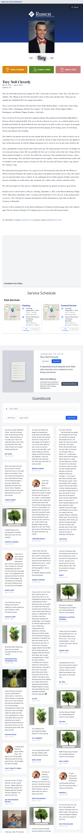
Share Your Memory (69, 384)
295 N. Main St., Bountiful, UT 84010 (32, 324)
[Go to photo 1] (13, 686)
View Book (45, 361)
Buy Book (56, 361)
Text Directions (26, 329)
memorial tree (27, 220)
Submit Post (71, 418)
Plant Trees (35, 329)
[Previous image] (4, 678)
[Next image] (24, 678)
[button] (12, 310)
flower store (57, 220)
